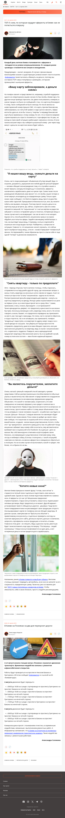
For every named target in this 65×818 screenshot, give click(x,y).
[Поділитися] (55, 33)
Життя (18, 2)
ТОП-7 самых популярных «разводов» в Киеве (25, 587)
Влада (24, 2)
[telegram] (37, 802)
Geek (34, 810)
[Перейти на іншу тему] (52, 2)
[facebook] (24, 802)
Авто (43, 810)
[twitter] (32, 802)
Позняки (33, 760)
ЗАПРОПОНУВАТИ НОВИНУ (32, 776)
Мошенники (20, 614)
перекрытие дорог (22, 760)
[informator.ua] (5, 2)
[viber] (41, 802)
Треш (40, 2)
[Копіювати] (59, 33)
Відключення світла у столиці (37, 12)
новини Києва (9, 614)
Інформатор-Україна (26, 810)
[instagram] (28, 802)
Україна (13, 2)
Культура (29, 2)
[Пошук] (56, 2)
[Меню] (61, 2)
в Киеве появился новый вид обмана (33, 579)
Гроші (35, 2)
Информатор (10, 77)
